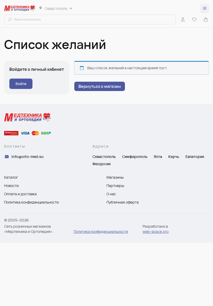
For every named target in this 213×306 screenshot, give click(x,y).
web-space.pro (156, 231)
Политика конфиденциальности (101, 231)
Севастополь (104, 156)
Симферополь (135, 156)
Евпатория (194, 156)
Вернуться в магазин (99, 86)
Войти (21, 83)
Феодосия (101, 163)
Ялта (158, 156)
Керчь (173, 156)
